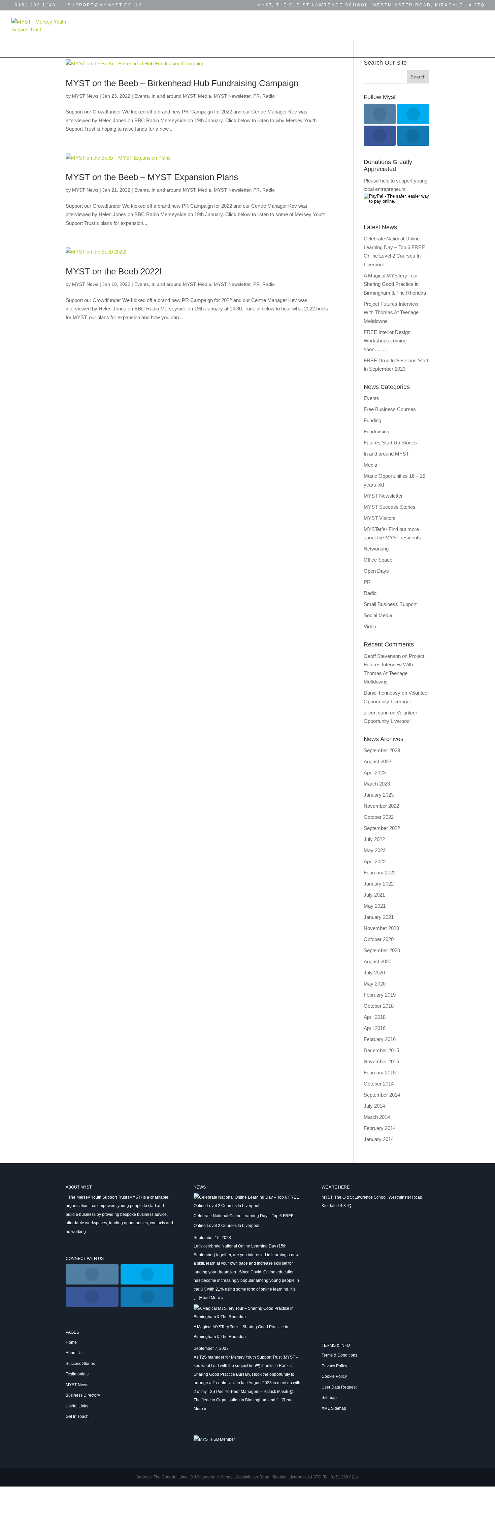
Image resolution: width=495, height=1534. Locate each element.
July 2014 (374, 1106)
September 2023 (382, 750)
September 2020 (382, 950)
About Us (74, 1352)
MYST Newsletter (232, 96)
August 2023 (377, 761)
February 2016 (380, 1039)
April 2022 (375, 861)
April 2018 (375, 1017)
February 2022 (380, 872)
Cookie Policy (334, 1376)
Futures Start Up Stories (390, 442)
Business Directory (347, 25)
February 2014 (380, 1128)
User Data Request (339, 1387)
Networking (376, 549)
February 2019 (380, 995)
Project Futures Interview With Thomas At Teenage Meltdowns (391, 312)
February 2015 (380, 1072)
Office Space (378, 560)
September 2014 (382, 1095)
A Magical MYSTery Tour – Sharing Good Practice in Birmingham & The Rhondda (395, 284)
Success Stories (150, 25)
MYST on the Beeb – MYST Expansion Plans (152, 177)
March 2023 (377, 784)
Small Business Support (390, 604)
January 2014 (379, 1139)
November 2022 (381, 806)
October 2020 (379, 939)
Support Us (138, 42)
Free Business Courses (390, 409)
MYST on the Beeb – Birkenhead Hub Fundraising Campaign (182, 83)
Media (204, 96)
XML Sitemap (334, 1408)
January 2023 (379, 795)
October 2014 (379, 1084)
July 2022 (374, 839)
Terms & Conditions (339, 1355)
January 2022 (379, 884)
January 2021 (379, 917)
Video (370, 626)
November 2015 (381, 1061)
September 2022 (382, 828)
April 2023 (375, 772)
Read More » (212, 1297)
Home (72, 25)
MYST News (283, 25)
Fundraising (376, 431)
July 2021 (374, 895)
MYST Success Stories (390, 507)
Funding (372, 420)
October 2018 (379, 1006)
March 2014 (377, 1117)
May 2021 (375, 906)
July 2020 (374, 972)
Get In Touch (84, 42)
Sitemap (329, 1397)
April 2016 (375, 1028)
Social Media (378, 615)
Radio (268, 96)
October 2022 (379, 817)
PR (256, 96)
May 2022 (375, 850)
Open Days (376, 571)
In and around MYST (173, 96)
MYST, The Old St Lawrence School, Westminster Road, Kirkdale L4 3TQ (371, 5)
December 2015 (381, 1050)
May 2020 (375, 984)
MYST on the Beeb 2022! (114, 271)
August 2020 (377, 961)
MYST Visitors (380, 518)
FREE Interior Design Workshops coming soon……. (387, 340)
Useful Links (408, 25)
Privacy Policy (334, 1366)
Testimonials (206, 25)
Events (247, 25)
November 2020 (381, 928)
